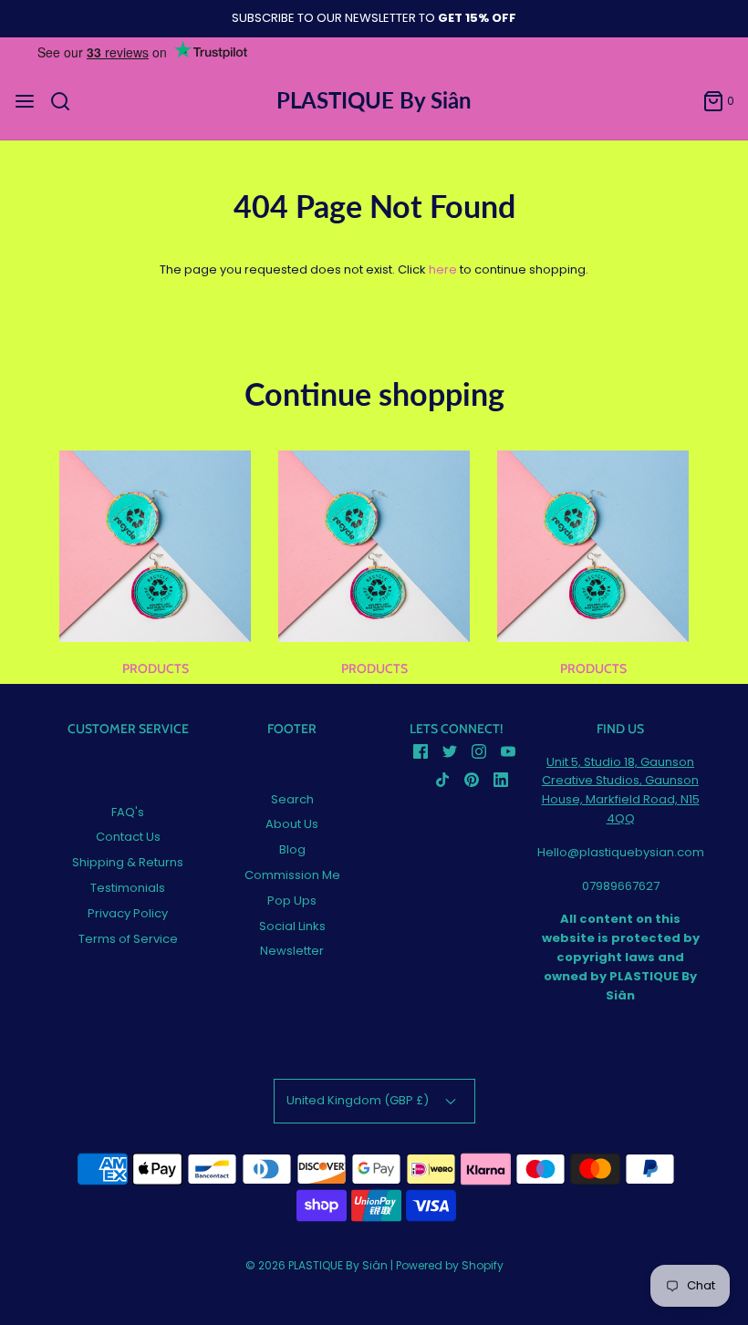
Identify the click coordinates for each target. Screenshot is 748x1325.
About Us (291, 824)
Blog (292, 849)
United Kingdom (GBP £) (358, 1100)
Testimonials (127, 887)
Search (292, 799)
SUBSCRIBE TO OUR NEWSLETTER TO (374, 17)
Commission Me (292, 875)
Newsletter (292, 950)
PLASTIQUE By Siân (374, 100)
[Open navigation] (24, 101)
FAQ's (127, 812)
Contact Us (128, 836)
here (443, 269)
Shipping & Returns (127, 862)
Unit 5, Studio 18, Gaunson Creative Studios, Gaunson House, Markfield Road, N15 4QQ (621, 790)
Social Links (292, 926)
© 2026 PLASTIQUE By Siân (316, 1265)
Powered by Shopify (450, 1265)
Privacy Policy (128, 913)
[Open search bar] (67, 101)
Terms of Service (128, 938)
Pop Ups (292, 900)
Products (155, 668)
